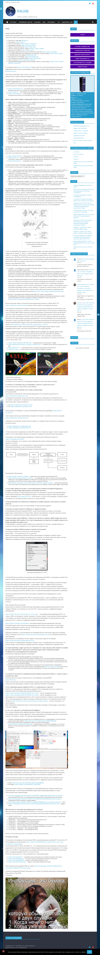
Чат (59, 22)
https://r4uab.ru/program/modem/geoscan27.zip (19, 640)
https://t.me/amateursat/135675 (14, 439)
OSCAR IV (75, 159)
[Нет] (98, 952)
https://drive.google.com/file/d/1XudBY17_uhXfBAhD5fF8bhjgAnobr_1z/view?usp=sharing (34, 802)
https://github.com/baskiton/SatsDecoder (20, 724)
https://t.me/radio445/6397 (16, 860)
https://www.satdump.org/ (16, 858)
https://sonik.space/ (35, 58)
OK (89, 952)
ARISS (44, 22)
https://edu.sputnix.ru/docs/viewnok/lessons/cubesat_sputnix (30, 701)
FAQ (76, 22)
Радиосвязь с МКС (67, 22)
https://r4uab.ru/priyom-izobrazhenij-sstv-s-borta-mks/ (21, 614)
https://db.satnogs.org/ (31, 56)
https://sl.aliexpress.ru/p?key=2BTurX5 (19, 428)
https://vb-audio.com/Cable (52, 666)
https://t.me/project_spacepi (26, 60)
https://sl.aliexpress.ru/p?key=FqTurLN (16, 418)
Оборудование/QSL (78, 138)
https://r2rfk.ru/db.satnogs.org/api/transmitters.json (48, 291)
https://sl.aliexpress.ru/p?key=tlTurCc (21, 406)
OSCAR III (75, 156)
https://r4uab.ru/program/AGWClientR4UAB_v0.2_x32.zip (22, 693)
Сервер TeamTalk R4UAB (80, 128)
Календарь (37, 22)
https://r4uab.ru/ (13, 92)
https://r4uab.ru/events (28, 45)
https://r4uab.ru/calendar (49, 52)
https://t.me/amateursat (24, 67)
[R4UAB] (7, 22)
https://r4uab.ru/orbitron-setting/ (18, 476)
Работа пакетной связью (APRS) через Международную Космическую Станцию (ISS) (83, 191)
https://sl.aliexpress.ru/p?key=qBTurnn (19, 426)
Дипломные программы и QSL (81, 126)
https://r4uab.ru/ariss (27, 50)
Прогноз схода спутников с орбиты (82, 140)
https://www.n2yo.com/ (24, 496)
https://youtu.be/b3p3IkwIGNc (17, 862)
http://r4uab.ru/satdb (56, 53)
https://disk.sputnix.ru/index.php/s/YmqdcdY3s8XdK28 (40, 721)
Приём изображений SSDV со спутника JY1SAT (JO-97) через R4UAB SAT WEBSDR (83, 216)
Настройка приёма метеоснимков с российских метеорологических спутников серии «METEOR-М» (82, 237)
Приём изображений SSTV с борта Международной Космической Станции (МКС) (83, 242)
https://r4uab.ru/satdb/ (15, 156)
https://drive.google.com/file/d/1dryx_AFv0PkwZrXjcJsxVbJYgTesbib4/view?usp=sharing (33, 804)
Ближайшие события (25, 22)
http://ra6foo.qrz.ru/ (14, 347)
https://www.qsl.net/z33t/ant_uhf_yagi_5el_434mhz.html (24, 344)
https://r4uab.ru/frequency (29, 44)
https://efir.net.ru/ (13, 157)
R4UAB (23, 11)
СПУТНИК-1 (76, 152)
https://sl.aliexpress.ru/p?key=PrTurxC (16, 396)
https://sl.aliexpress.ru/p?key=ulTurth (21, 405)
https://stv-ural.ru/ (13, 349)
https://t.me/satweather (15, 857)
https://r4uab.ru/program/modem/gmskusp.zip (35, 634)
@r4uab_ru (25, 40)
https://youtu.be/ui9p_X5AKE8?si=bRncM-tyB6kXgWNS (28, 783)
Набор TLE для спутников (80, 133)
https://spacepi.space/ (14, 161)
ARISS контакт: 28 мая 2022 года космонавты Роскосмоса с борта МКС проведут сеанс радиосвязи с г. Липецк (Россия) (85, 288)
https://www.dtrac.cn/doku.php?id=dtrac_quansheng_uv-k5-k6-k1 (29, 324)
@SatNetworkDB (31, 55)
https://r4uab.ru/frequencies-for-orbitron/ (20, 478)
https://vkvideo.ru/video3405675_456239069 (27, 784)
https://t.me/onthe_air (14, 93)
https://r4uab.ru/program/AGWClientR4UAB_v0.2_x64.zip (22, 695)
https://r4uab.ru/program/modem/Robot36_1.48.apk (23, 299)
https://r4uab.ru (20, 42)
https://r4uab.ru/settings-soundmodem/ (17, 623)
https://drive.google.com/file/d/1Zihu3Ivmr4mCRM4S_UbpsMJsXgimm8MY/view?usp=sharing (35, 795)
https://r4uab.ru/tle (30, 47)
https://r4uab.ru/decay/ (37, 48)
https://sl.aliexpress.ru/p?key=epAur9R (16, 305)
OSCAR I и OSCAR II (78, 154)
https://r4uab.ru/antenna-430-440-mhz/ (20, 343)
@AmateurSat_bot (10, 71)
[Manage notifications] (3, 951)
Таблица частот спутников (80, 130)
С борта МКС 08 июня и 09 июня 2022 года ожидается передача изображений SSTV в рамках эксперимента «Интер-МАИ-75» (85, 306)
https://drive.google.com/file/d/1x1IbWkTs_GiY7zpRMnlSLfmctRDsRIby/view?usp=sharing (34, 799)
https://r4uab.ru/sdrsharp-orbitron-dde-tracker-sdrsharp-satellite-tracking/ (30, 483)
